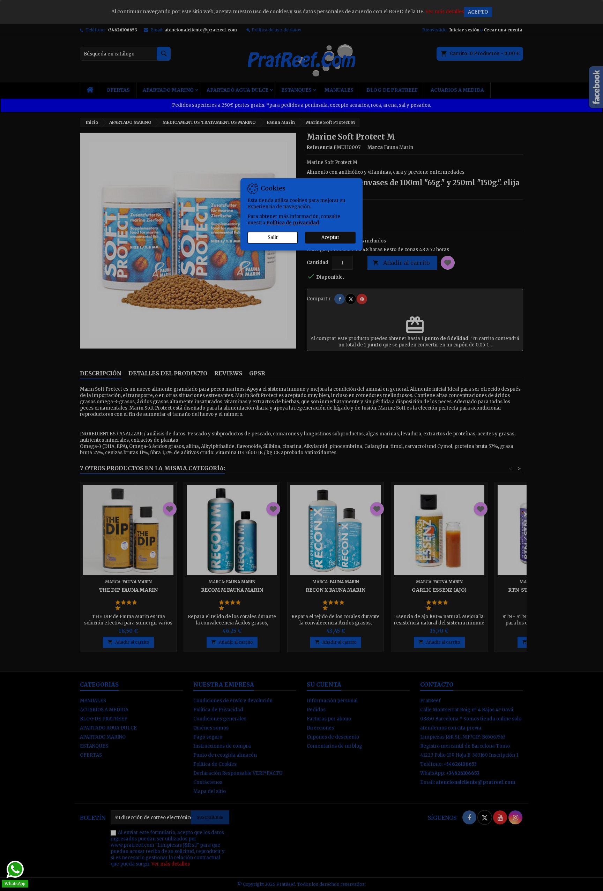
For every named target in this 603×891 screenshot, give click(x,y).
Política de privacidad (292, 223)
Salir (273, 237)
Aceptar (330, 237)
